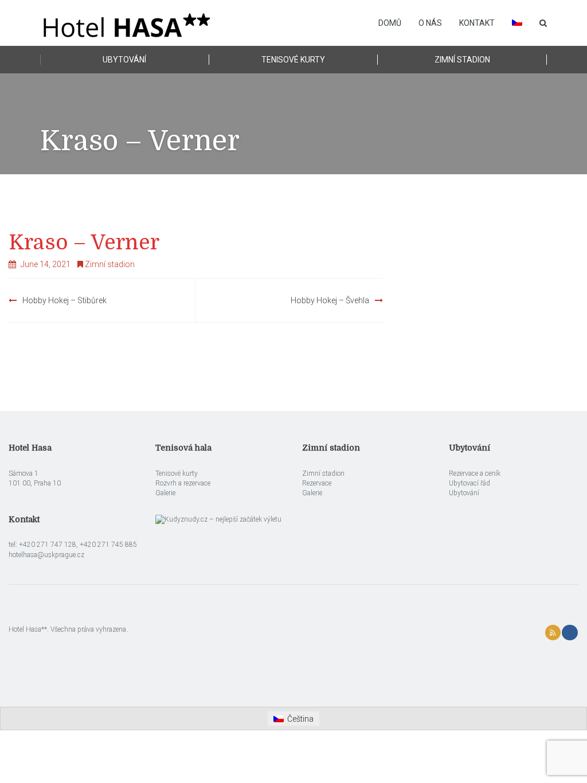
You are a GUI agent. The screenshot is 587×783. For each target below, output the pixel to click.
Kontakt (477, 23)
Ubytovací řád (469, 483)
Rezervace (316, 483)
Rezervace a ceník (474, 473)
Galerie (165, 493)
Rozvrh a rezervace (182, 483)
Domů (389, 23)
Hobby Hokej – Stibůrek (64, 300)
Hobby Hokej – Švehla (330, 300)
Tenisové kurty (293, 59)
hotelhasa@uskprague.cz (46, 555)
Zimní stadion (462, 59)
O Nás (430, 23)
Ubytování (124, 59)
